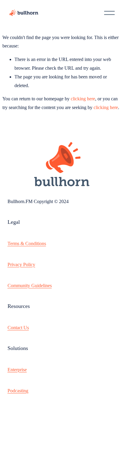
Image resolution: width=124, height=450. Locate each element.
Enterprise (17, 369)
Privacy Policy (21, 264)
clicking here (83, 98)
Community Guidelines (30, 285)
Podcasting (18, 390)
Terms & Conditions (27, 243)
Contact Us (18, 327)
